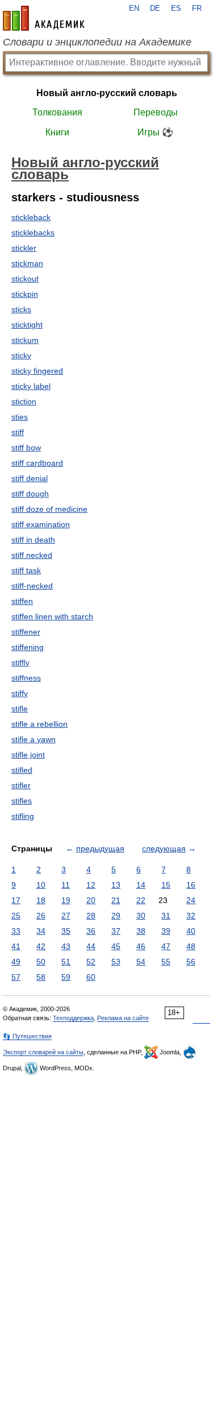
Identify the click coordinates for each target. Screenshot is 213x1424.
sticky (21, 355)
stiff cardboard (37, 462)
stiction (23, 401)
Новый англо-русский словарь (106, 93)
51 (65, 961)
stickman (27, 263)
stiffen (22, 601)
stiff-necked (32, 585)
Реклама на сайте (123, 1018)
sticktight (27, 324)
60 (90, 977)
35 (65, 930)
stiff (17, 432)
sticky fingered (37, 370)
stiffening (27, 647)
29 (115, 915)
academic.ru (44, 18)
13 (115, 884)
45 (115, 946)
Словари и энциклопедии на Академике (97, 42)
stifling (22, 816)
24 (190, 900)
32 (190, 915)
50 (40, 961)
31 (165, 915)
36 (90, 930)
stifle (19, 708)
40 (190, 930)
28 (90, 915)
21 (115, 900)
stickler (23, 247)
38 (140, 930)
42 (40, 946)
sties (19, 416)
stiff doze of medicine (49, 509)
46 (140, 946)
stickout (25, 278)
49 (15, 961)
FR (197, 9)
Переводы (155, 112)
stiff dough (30, 493)
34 (40, 930)
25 (15, 915)
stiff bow (26, 447)
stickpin (24, 294)
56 (190, 961)
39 (165, 930)
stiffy (19, 693)
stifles (21, 800)
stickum (25, 340)
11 (65, 884)
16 (190, 884)
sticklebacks (33, 232)
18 (40, 900)
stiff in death (33, 539)
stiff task (26, 570)
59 (65, 977)
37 (115, 930)
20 (90, 900)
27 (65, 915)
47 (165, 946)
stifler (21, 785)
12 (90, 884)
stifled (21, 770)
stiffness (26, 677)
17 (15, 900)
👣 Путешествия (27, 1036)
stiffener (25, 631)
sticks (21, 309)
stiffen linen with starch (52, 616)
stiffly (20, 662)
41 (15, 946)
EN (134, 9)
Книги (57, 132)
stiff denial (29, 478)
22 (140, 900)
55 (165, 961)
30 (140, 915)
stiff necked (31, 555)
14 (140, 884)
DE (155, 9)
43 (65, 946)
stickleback (31, 217)
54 (140, 961)
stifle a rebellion (39, 723)
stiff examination (40, 524)
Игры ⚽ (155, 132)
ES (176, 9)
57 (15, 977)
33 (15, 930)
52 (90, 961)
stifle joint (28, 754)
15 (165, 884)
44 (90, 946)
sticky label (31, 386)
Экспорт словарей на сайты (43, 1052)
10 (40, 884)
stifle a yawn (33, 739)
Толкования (57, 112)
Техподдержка (73, 1018)
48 (190, 946)
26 (40, 915)
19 (65, 900)
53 (115, 961)
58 (40, 977)
